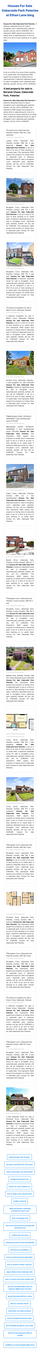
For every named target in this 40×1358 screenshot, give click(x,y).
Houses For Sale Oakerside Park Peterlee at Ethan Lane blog (20, 10)
